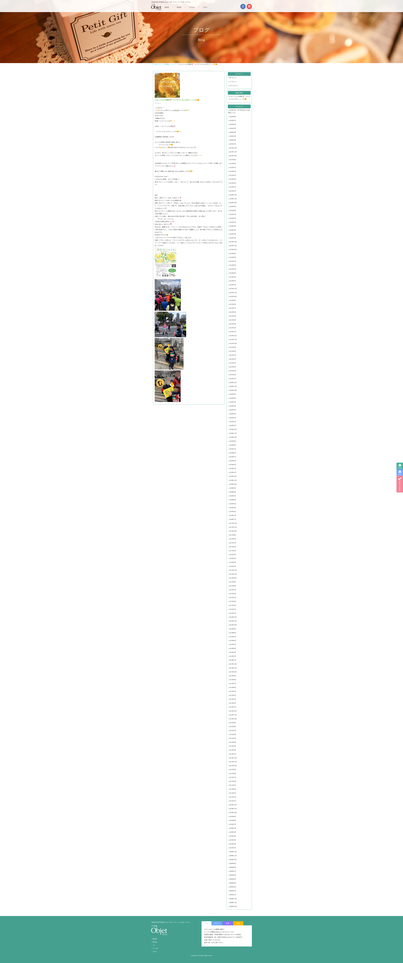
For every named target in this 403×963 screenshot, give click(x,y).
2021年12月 (233, 335)
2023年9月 (232, 253)
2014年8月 (232, 633)
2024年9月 (232, 206)
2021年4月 (232, 367)
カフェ (217, 923)
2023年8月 (232, 257)
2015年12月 (233, 570)
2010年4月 (232, 836)
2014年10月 (233, 625)
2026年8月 (232, 116)
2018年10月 (233, 484)
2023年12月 (233, 242)
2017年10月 (233, 531)
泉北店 (400, 474)
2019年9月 (232, 441)
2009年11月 (233, 855)
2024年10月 (233, 202)
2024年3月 (232, 230)
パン (153, 945)
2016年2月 (232, 562)
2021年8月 (232, 351)
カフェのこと (233, 85)
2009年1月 (232, 894)
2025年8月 (232, 163)
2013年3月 (232, 699)
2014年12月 (233, 617)
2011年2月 (232, 797)
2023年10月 (233, 249)
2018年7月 (232, 496)
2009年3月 (232, 887)
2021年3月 (232, 371)
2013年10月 (233, 672)
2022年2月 (232, 328)
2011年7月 (232, 777)
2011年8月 (232, 773)
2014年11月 (233, 621)
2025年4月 (232, 179)
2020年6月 (232, 406)
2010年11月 (233, 808)
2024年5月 (232, 222)
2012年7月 (232, 730)
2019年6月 (232, 453)
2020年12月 (233, 382)
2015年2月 (232, 609)
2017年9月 (232, 535)
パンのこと (233, 81)
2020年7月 (232, 402)
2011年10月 (233, 765)
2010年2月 (232, 844)
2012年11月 (233, 715)
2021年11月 (233, 339)
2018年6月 (232, 500)
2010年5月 (232, 832)
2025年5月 (232, 175)
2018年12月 (233, 476)
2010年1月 (232, 848)
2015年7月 (232, 590)
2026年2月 (232, 140)
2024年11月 (233, 199)
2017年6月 (232, 547)
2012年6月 (232, 734)
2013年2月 (232, 703)
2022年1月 (232, 331)
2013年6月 (232, 687)
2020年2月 (232, 421)
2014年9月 (232, 629)
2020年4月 (232, 414)
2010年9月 (232, 816)
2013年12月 (233, 664)
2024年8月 (232, 210)
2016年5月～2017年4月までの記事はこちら (239, 111)
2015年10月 (233, 578)
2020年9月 (232, 394)
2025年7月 (232, 167)
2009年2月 (232, 891)
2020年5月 (232, 410)
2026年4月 (232, 132)
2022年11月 (233, 292)
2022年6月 (232, 312)
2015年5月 (232, 597)
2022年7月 (232, 308)
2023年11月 (233, 245)
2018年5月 (232, 504)
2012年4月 (232, 742)
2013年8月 (232, 679)
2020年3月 (232, 418)
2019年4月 (232, 461)
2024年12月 (233, 195)
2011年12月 (233, 758)
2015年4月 (232, 601)
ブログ (205, 7)
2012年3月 (232, 746)
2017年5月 (232, 550)
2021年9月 (232, 347)
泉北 (238, 923)
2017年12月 (233, 523)
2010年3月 (232, 840)
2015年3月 (232, 605)
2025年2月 (232, 187)
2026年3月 (232, 136)
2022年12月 (233, 288)
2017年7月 (232, 543)
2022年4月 (232, 320)
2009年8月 (232, 867)
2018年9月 (232, 488)
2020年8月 (232, 398)
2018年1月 (232, 519)
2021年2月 (232, 374)
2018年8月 (232, 492)
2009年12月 (233, 851)
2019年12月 (233, 429)
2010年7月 (232, 824)
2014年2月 (232, 656)
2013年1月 (232, 707)
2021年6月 (232, 359)
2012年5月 (232, 738)
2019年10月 (233, 437)
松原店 (400, 468)
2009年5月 (232, 879)
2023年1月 (232, 285)
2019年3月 (232, 464)
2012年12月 (233, 711)
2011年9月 (232, 769)
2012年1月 (232, 754)
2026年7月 (232, 120)
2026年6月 (232, 124)
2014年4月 (232, 648)
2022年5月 (232, 316)
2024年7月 (232, 214)
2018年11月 (233, 480)
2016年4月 (232, 554)
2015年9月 (232, 582)
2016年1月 (232, 566)
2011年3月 (232, 793)
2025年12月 (233, 148)
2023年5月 (232, 269)
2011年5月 (232, 785)
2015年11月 (233, 574)
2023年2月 (232, 281)
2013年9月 (232, 676)
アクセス (192, 7)
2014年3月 (232, 652)
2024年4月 (232, 226)
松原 (227, 923)
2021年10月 (233, 343)
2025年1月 (232, 191)
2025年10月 (233, 156)
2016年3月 (232, 558)
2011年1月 (232, 801)
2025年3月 (232, 183)
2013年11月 (233, 668)
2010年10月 (233, 812)
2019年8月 (232, 445)
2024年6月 (232, 218)
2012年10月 (233, 719)
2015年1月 (232, 613)
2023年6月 (232, 265)
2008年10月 (233, 906)
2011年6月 (232, 781)
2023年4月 (232, 273)
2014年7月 (232, 636)
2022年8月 (232, 304)
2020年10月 (233, 390)
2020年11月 (233, 386)
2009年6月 (232, 875)
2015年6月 (232, 593)
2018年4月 (232, 507)
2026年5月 (232, 128)
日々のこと (233, 77)
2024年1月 (232, 238)
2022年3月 (232, 324)
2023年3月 (232, 277)
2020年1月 (232, 425)
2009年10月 (233, 859)
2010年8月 (232, 820)
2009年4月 (232, 883)
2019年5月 (232, 457)
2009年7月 (232, 871)
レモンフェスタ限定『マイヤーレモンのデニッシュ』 (239, 98)
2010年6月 (232, 828)
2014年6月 (232, 640)
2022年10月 (233, 296)
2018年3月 (232, 511)
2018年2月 (232, 515)
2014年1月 (232, 660)
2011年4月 (232, 789)
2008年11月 (233, 902)
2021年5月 (232, 363)
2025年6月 (232, 171)
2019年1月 (232, 472)
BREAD (399, 484)
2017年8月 (232, 539)
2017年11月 (233, 527)
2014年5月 (232, 644)
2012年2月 (232, 750)
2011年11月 (233, 762)
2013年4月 (232, 695)
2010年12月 (233, 805)
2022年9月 (232, 300)
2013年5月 (232, 691)
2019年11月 (233, 433)
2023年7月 (232, 261)
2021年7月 (232, 355)
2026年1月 (232, 144)
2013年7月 (232, 683)
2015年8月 (232, 586)
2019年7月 (232, 449)
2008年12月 (233, 898)
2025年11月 (233, 152)
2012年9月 (232, 722)
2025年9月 (232, 159)
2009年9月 (232, 863)
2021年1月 (232, 378)
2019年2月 (232, 468)
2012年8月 (232, 726)
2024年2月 (232, 234)
